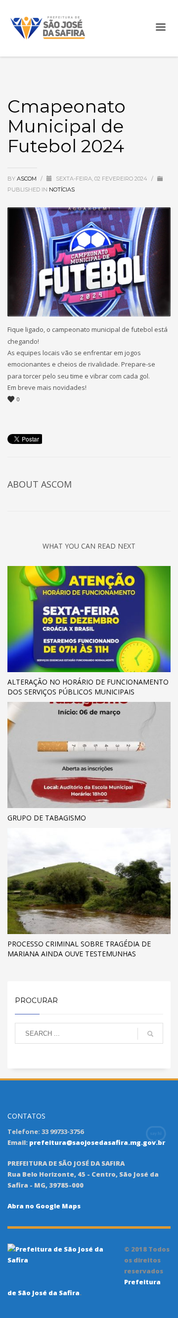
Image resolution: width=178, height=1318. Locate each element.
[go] (150, 1033)
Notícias (62, 189)
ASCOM (27, 178)
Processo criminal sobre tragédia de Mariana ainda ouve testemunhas (79, 948)
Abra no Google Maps (44, 1205)
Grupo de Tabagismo (46, 817)
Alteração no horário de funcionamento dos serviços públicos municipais (88, 686)
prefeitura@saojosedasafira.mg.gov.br (97, 1142)
